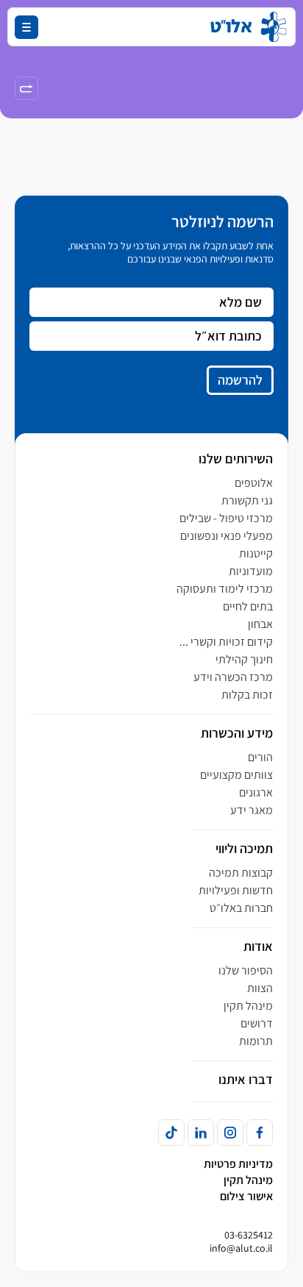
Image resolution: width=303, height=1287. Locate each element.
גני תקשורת (247, 500)
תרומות (256, 1041)
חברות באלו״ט (241, 908)
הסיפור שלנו (245, 970)
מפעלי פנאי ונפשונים (226, 535)
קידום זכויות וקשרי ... (226, 641)
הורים (260, 757)
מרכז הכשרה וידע (233, 677)
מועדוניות (251, 571)
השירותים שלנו (236, 458)
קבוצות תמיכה (241, 872)
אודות (258, 946)
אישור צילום (246, 1196)
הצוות (260, 988)
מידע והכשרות (237, 732)
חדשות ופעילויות (236, 890)
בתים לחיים (248, 606)
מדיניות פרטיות (238, 1164)
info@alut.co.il (241, 1248)
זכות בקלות (247, 694)
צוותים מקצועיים (236, 774)
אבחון (260, 624)
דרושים (256, 1023)
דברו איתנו (245, 1079)
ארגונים (256, 792)
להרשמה (240, 379)
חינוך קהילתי (244, 659)
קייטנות (256, 553)
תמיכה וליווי (244, 848)
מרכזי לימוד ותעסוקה (225, 588)
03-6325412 (248, 1234)
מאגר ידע (251, 810)
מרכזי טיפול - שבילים (226, 518)
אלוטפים (254, 483)
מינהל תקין (248, 1005)
